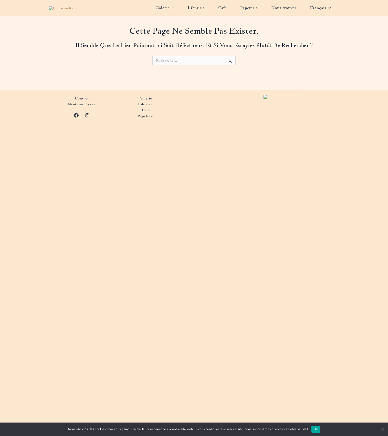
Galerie (163, 7)
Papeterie (249, 7)
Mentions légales (82, 104)
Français (318, 7)
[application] (172, 7)
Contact (82, 98)
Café (222, 7)
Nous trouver (283, 7)
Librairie (196, 7)
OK (316, 429)
